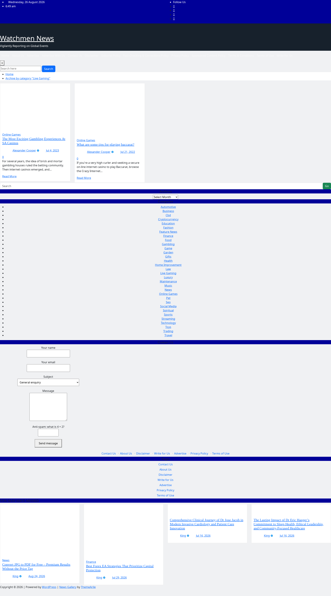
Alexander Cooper (24, 150)
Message (48, 391)
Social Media (168, 306)
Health (168, 261)
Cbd (168, 215)
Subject (48, 377)
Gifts (168, 256)
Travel (168, 335)
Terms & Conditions (241, 55)
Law (168, 269)
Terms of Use (265, 55)
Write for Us (285, 55)
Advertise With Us (53, 55)
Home (5, 55)
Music (168, 285)
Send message (48, 443)
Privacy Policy (180, 55)
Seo (168, 302)
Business (168, 211)
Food (168, 240)
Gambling (168, 244)
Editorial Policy (111, 55)
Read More (9, 176)
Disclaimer (92, 55)
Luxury (168, 277)
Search (48, 69)
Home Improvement (168, 265)
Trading (168, 331)
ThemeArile (88, 587)
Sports (168, 314)
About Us (18, 55)
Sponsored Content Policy (208, 55)
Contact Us (75, 55)
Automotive (168, 207)
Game (168, 248)
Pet (168, 298)
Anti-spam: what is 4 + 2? (48, 427)
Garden (168, 252)
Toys (168, 327)
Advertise (33, 55)
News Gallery (67, 587)
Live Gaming (168, 273)
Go (327, 186)
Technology (168, 323)
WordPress (49, 587)
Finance (168, 236)
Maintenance (168, 281)
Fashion (168, 227)
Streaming (168, 319)
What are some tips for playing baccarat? (105, 144)
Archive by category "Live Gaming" (28, 78)
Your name (48, 348)
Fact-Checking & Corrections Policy (146, 55)
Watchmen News (27, 38)
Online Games (168, 294)
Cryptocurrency (168, 219)
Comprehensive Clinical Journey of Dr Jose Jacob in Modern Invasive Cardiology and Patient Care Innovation (206, 524)
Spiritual (168, 310)
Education (168, 223)
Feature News (168, 232)
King (15, 576)
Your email (48, 362)
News (168, 290)
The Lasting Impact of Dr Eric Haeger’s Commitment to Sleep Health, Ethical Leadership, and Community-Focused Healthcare (289, 524)
